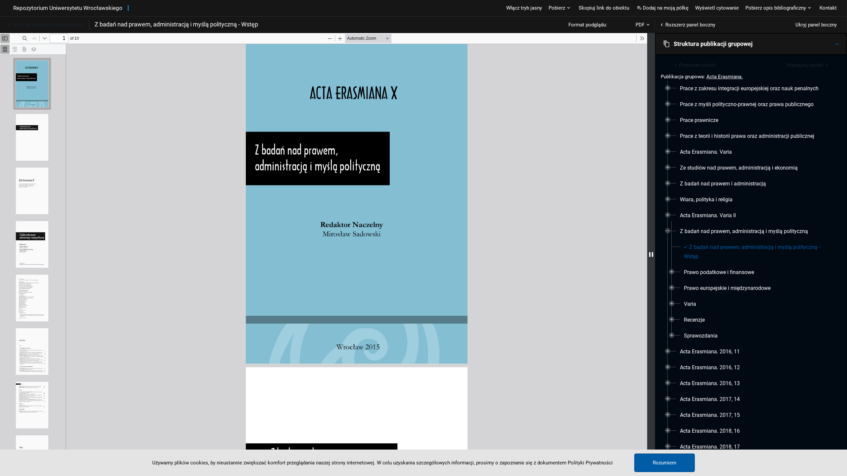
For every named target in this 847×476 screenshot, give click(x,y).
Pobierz (557, 8)
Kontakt (828, 8)
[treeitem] (751, 89)
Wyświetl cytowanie (717, 8)
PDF (640, 25)
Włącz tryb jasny (524, 8)
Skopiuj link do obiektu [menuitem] (604, 8)
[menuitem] (749, 88)
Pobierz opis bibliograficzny (775, 8)
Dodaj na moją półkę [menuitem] (666, 8)
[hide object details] (651, 254)
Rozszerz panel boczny (690, 25)
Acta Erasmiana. (724, 77)
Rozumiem (664, 463)
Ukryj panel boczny (816, 25)
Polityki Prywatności (590, 463)
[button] (751, 44)
